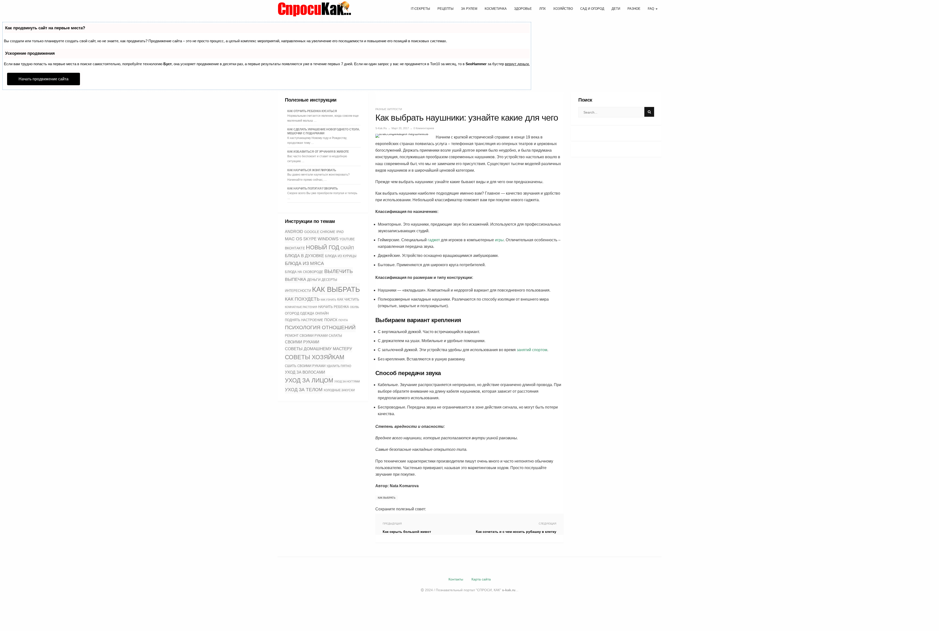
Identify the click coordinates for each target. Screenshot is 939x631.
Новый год (322, 247)
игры (499, 240)
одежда (307, 313)
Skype (310, 239)
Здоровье (523, 9)
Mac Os (293, 238)
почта (343, 320)
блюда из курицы (341, 256)
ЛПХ (542, 9)
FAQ (651, 9)
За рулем (469, 9)
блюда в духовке (304, 255)
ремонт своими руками (306, 335)
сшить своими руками (305, 366)
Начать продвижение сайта (43, 79)
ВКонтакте (295, 248)
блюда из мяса (304, 263)
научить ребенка (333, 307)
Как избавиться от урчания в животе (318, 151)
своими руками (302, 342)
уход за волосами (305, 372)
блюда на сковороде (304, 272)
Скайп (347, 248)
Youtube (347, 239)
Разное (633, 9)
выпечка (295, 279)
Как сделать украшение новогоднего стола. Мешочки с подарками (323, 131)
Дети (616, 9)
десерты (329, 280)
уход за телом (304, 389)
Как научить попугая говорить (312, 188)
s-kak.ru (381, 128)
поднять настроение (304, 320)
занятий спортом (532, 350)
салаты (335, 335)
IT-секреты (420, 9)
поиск (330, 320)
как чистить (348, 299)
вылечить (338, 271)
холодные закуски (339, 390)
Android (294, 232)
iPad (340, 232)
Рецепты (445, 9)
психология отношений (320, 327)
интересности (298, 291)
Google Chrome (319, 232)
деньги (314, 280)
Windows (328, 238)
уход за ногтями (347, 381)
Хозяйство (563, 9)
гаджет (434, 240)
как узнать (328, 299)
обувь (354, 306)
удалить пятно (338, 366)
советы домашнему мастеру (318, 349)
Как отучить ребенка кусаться (312, 111)
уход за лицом (309, 380)
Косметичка (496, 9)
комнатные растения (301, 306)
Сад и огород (592, 9)
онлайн (322, 313)
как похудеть (302, 299)
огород (292, 313)
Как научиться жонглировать (311, 170)
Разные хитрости (388, 109)
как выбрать (336, 289)
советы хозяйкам (314, 357)
